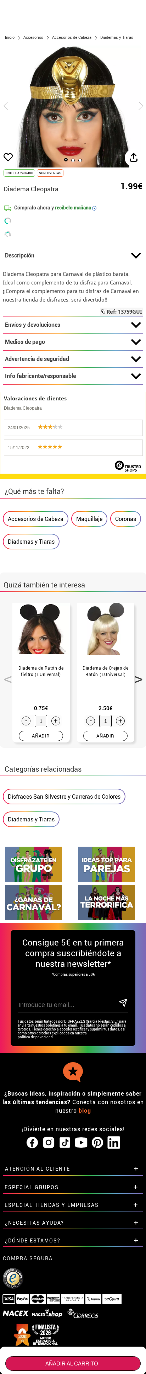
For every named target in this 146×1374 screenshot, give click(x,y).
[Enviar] (123, 1003)
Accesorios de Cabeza (35, 519)
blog (85, 1110)
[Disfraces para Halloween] (106, 918)
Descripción (19, 255)
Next (136, 675)
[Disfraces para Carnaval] (33, 918)
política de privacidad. (36, 1037)
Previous (5, 675)
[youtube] (81, 1142)
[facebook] (32, 1142)
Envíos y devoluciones (32, 325)
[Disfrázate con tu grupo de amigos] (33, 880)
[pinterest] (97, 1142)
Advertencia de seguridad (37, 359)
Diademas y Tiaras (31, 541)
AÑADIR (41, 736)
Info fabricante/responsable (40, 376)
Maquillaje (89, 519)
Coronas (125, 519)
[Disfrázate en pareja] (106, 880)
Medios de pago (25, 342)
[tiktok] (65, 1142)
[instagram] (48, 1142)
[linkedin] (114, 1142)
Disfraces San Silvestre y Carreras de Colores (64, 796)
